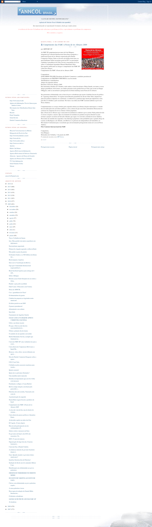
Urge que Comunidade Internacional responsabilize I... (20, 267)
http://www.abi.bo (15, 138)
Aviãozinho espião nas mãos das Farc (20, 420)
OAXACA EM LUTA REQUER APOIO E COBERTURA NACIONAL (21, 319)
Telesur (12, 166)
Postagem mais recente (48, 147)
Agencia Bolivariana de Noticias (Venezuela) (23, 153)
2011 (9, 198)
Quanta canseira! (14, 370)
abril (11, 230)
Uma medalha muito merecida (18, 376)
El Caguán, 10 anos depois (17, 423)
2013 (9, 192)
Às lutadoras (12, 502)
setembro (12, 215)
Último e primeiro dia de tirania (18, 331)
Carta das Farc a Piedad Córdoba (18, 447)
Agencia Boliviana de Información (20, 151)
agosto (11, 218)
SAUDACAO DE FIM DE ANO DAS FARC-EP (22, 499)
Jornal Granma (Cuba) (16, 164)
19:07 (44, 140)
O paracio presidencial (15, 306)
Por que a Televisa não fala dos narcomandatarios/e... (18, 327)
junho (11, 224)
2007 (9, 509)
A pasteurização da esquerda (17, 397)
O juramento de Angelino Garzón (19, 315)
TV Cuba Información (16, 161)
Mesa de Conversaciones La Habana (20, 131)
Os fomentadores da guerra (17, 295)
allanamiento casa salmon (16, 309)
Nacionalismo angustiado (16, 246)
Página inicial (73, 147)
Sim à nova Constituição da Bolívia (19, 263)
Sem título (12, 312)
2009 (9, 204)
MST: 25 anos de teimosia (16, 439)
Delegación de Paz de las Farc (19, 133)
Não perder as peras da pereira (18, 252)
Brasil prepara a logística (16, 260)
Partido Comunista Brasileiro (18, 120)
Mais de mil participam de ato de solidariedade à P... (19, 427)
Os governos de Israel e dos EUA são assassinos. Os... (20, 435)
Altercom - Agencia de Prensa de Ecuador (22, 156)
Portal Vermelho (14, 115)
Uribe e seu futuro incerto (16, 323)
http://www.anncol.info (17, 101)
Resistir (12, 113)
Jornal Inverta (14, 118)
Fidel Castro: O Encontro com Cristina (20, 287)
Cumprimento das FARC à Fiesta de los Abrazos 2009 (65, 44)
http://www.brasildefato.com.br (19, 136)
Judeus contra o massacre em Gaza (19, 431)
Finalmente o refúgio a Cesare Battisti (20, 384)
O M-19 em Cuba (14, 362)
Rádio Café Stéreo (15, 148)
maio (11, 227)
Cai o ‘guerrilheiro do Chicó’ (17, 292)
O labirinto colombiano (16, 496)
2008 (9, 506)
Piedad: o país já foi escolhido (18, 284)
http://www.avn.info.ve (16, 143)
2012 (9, 195)
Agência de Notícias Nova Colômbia (21, 158)
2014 (9, 189)
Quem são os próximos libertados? (19, 373)
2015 (9, 187)
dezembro (12, 206)
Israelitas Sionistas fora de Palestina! (20, 460)
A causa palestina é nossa (16, 488)
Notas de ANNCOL (14, 290)
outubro (12, 212)
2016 (9, 184)
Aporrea (12, 146)
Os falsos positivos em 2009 (17, 303)
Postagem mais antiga (97, 147)
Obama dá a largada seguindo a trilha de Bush (22, 249)
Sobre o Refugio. (14, 276)
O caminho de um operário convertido (20, 334)
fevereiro (12, 233)
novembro (12, 209)
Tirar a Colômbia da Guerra (17, 238)
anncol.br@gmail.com (12, 176)
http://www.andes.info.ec (17, 141)
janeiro (11, 235)
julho (11, 221)
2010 (9, 201)
